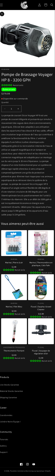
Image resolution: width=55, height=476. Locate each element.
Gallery (3, 445)
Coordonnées (6, 415)
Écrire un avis (9, 89)
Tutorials (4, 439)
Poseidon (13, 471)
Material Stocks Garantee (11, 391)
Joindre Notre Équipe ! (10, 421)
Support (3, 452)
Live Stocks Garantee (9, 384)
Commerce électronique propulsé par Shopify (34, 471)
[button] (52, 5)
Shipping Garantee (8, 397)
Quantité (4, 102)
